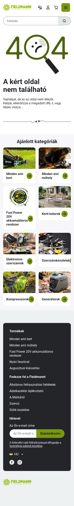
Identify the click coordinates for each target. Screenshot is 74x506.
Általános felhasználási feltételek (32, 385)
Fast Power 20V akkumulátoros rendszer (31, 353)
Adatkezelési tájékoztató (26, 391)
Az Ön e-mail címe (22, 425)
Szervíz (14, 403)
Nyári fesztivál (19, 362)
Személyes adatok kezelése (25, 446)
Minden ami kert (20, 339)
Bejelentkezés (50, 433)
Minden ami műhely (23, 345)
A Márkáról (17, 397)
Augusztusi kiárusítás (24, 368)
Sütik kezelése (19, 410)
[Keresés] (64, 21)
